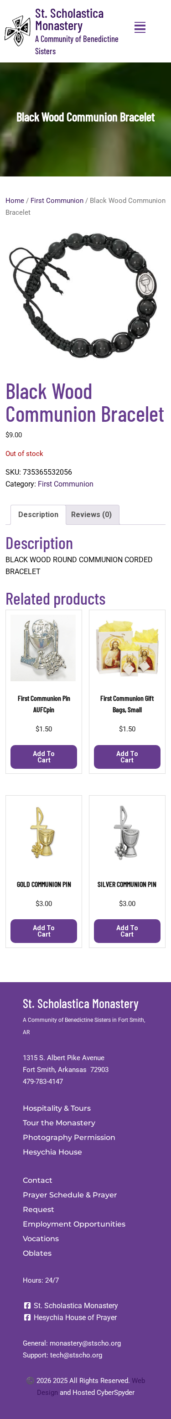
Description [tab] (38, 514)
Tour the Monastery (59, 1123)
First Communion (57, 201)
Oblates (37, 1253)
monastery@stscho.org (85, 1343)
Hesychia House (52, 1152)
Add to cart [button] (44, 757)
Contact (37, 1180)
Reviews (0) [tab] (91, 514)
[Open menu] (140, 27)
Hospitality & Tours (57, 1108)
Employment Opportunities (74, 1224)
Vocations (41, 1238)
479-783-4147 (43, 1081)
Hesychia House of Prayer (74, 1317)
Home (14, 201)
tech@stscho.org (76, 1355)
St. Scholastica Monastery (69, 19)
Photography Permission (69, 1137)
